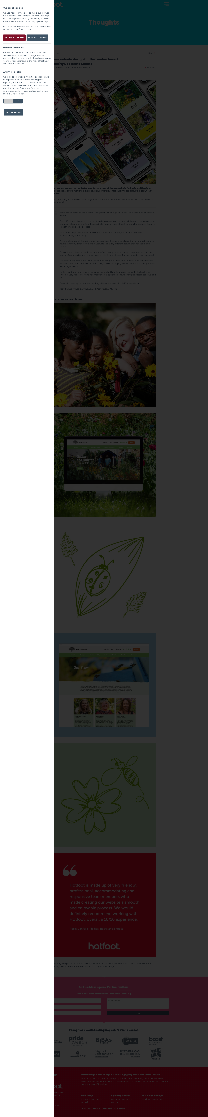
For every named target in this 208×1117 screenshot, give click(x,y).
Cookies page (25, 29)
